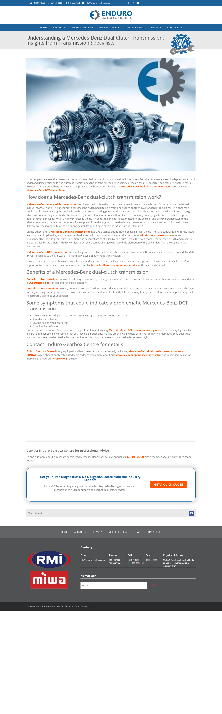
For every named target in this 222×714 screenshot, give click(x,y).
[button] (191, 513)
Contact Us (174, 27)
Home (43, 27)
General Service (109, 27)
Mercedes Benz (135, 27)
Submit (155, 585)
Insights (156, 27)
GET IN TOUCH (135, 457)
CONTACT (32, 355)
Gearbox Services (82, 27)
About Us (59, 27)
